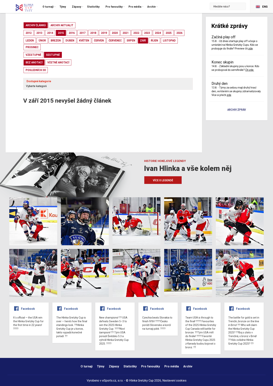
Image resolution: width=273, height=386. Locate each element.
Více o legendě (163, 180)
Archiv (187, 366)
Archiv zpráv (236, 110)
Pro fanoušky (150, 366)
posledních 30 (36, 70)
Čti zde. (249, 69)
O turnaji (86, 366)
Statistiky (130, 366)
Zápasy (114, 366)
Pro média (171, 366)
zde (229, 95)
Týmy (100, 366)
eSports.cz (109, 380)
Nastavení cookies (174, 380)
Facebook (28, 309)
